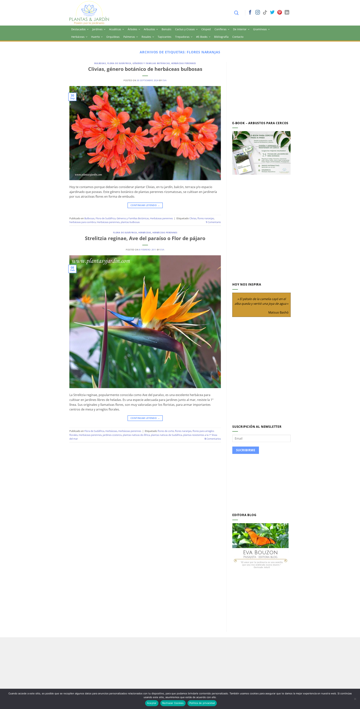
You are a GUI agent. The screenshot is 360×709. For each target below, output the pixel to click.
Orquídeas (113, 37)
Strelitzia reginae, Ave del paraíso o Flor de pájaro (145, 238)
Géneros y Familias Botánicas (151, 63)
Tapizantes (164, 37)
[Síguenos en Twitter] (272, 12)
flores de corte (166, 431)
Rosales (146, 37)
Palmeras (129, 37)
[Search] (238, 12)
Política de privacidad (202, 702)
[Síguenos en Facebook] (250, 12)
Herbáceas (78, 37)
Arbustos (149, 29)
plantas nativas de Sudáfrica (166, 435)
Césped (206, 29)
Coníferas (220, 29)
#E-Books (202, 37)
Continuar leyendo (145, 205)
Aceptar (152, 702)
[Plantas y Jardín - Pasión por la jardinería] (91, 13)
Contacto (237, 37)
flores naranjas (205, 218)
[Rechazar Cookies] (355, 700)
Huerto (95, 37)
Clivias (192, 218)
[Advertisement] (263, 88)
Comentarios (213, 438)
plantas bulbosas (130, 222)
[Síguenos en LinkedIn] (287, 12)
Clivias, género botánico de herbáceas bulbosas (145, 69)
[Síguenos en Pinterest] (279, 12)
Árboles (132, 29)
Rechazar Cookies (173, 702)
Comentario (213, 222)
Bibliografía (221, 37)
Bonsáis (166, 29)
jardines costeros (112, 435)
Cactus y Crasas (185, 29)
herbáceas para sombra (82, 222)
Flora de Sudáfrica (119, 63)
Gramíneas (260, 29)
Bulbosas (100, 63)
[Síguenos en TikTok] (265, 12)
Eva (165, 80)
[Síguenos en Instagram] (257, 12)
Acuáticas (115, 29)
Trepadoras (182, 37)
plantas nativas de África (136, 435)
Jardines (97, 29)
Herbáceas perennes (183, 63)
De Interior (240, 29)
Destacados (78, 29)
